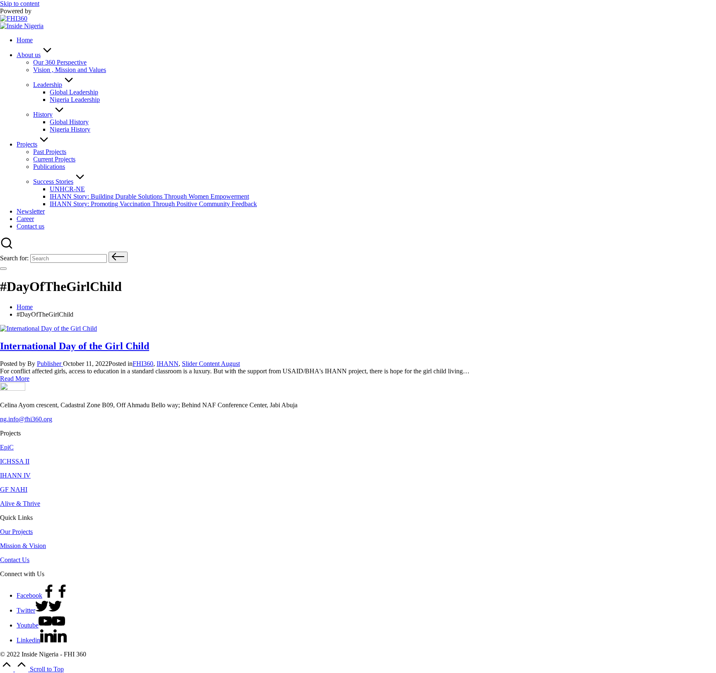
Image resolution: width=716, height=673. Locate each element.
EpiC (7, 447)
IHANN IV (15, 475)
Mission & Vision (23, 545)
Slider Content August (211, 363)
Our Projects (16, 531)
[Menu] (3, 268)
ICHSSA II (14, 461)
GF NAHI (13, 489)
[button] (118, 257)
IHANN (168, 363)
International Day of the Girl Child (74, 346)
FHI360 (143, 363)
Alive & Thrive (20, 503)
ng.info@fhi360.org (26, 419)
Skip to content (19, 3)
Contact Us (14, 559)
